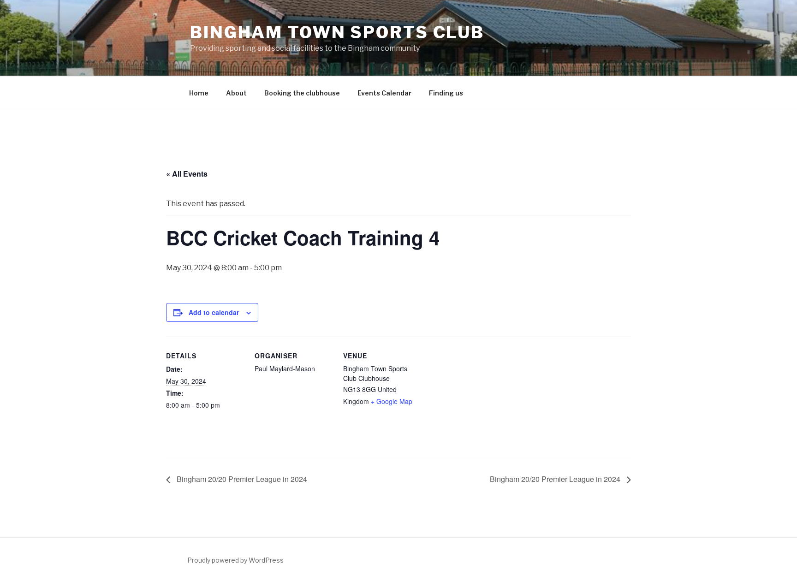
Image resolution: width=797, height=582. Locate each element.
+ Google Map (391, 401)
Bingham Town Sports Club (337, 32)
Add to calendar (214, 312)
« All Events (187, 173)
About (236, 93)
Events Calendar (384, 93)
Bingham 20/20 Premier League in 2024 (241, 479)
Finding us (446, 93)
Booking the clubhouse (302, 93)
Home (198, 93)
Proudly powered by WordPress (235, 560)
